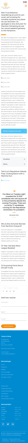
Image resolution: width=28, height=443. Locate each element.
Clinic (5, 288)
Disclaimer (5, 441)
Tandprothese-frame (6, 388)
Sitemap (5, 439)
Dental (10, 288)
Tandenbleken (4, 393)
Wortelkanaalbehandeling (7, 398)
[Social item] (3, 424)
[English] (26, 2)
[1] (14, 180)
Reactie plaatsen (8, 326)
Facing (2, 364)
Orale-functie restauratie (7, 374)
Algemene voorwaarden (17, 441)
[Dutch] (24, 2)
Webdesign (17, 435)
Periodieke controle (6, 377)
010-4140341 (6, 352)
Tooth (15, 288)
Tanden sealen (4, 386)
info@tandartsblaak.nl (10, 353)
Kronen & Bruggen (5, 372)
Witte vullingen (4, 396)
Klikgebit (3, 369)
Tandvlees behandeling (6, 391)
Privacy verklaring (14, 439)
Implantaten (4, 367)
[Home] (5, 5)
